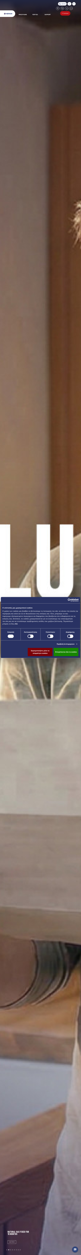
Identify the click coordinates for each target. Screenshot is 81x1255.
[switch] (31, 636)
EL (69, 4)
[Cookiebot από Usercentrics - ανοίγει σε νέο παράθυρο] (69, 600)
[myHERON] (71, 8)
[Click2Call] (66, 8)
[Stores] (57, 8)
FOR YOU (35, 14)
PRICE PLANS (23, 14)
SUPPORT (48, 14)
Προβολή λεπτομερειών (66, 644)
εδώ (16, 624)
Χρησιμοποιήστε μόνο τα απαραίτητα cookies (40, 652)
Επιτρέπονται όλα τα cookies (66, 652)
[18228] (62, 8)
